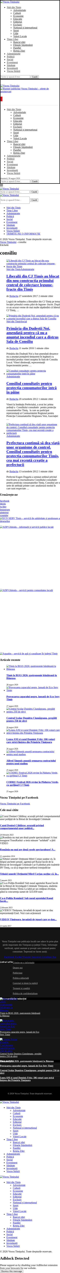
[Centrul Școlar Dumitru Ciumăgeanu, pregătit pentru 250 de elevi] (33, 711)
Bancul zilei (19, 42)
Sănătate (11, 65)
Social (10, 59)
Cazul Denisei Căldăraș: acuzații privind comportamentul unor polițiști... (22, 827)
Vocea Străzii (13, 71)
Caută (34, 77)
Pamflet (17, 48)
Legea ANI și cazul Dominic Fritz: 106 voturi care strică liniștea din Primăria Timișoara (30, 741)
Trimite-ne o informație (23, 962)
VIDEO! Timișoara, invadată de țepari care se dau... (28, 919)
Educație (17, 19)
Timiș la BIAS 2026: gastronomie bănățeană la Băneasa (27, 1061)
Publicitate (17, 973)
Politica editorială (21, 978)
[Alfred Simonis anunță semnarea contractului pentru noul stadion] (33, 754)
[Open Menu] (1, 99)
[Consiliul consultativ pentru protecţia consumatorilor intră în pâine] (33, 373)
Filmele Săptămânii (23, 45)
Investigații (12, 68)
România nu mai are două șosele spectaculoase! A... (27, 849)
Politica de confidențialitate (25, 993)
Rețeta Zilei (19, 50)
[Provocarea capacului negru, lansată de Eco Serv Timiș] (33, 690)
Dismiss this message (11, 1271)
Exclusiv (17, 24)
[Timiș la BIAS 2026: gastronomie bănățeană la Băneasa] (33, 669)
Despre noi (18, 968)
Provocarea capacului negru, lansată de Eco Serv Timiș (26, 1066)
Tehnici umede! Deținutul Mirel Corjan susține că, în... (29, 874)
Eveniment (12, 62)
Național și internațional (25, 27)
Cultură (17, 13)
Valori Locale (20, 36)
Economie (18, 16)
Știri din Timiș (14, 7)
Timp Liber (12, 39)
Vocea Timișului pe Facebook (15, 803)
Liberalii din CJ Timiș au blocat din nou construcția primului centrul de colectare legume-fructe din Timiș (32, 282)
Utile (15, 33)
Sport (16, 30)
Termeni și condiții (21, 988)
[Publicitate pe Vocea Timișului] (30, 91)
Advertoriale (19, 10)
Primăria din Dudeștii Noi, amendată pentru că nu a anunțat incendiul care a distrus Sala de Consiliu (32, 334)
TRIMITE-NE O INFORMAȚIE (23, 233)
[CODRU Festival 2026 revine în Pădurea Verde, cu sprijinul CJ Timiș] (33, 775)
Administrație (13, 53)
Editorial (17, 21)
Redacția (13, 296)
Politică (10, 56)
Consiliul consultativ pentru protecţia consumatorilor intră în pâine (31, 387)
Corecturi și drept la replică (25, 983)
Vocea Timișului (8, 242)
